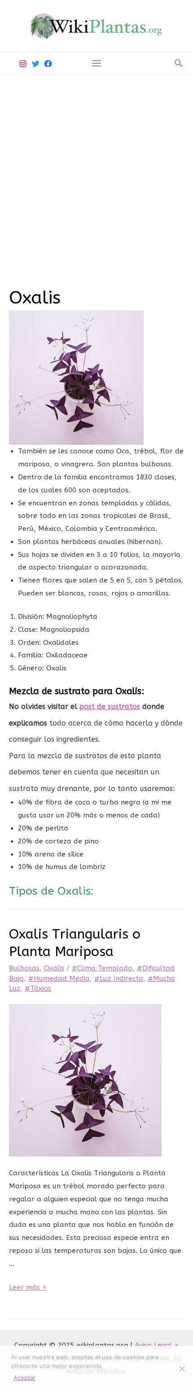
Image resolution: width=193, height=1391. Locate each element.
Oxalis (54, 968)
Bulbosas (24, 968)
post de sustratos (109, 706)
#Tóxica (38, 988)
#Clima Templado (102, 968)
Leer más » (27, 1287)
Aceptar (24, 1377)
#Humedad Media (59, 978)
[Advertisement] (96, 175)
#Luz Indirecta (118, 978)
